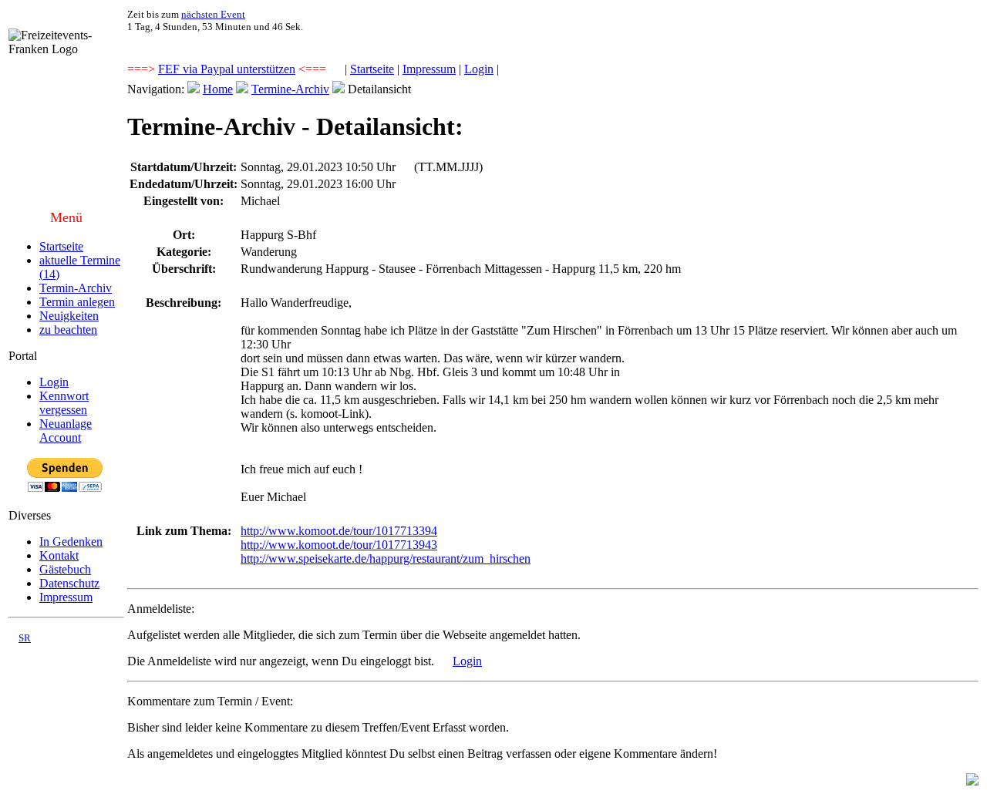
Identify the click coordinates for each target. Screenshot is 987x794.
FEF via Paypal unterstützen (226, 69)
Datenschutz (69, 583)
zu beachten (68, 329)
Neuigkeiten (69, 315)
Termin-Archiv (75, 287)
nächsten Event (213, 14)
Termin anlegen (77, 301)
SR (25, 638)
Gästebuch (65, 569)
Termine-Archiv (290, 89)
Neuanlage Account (65, 430)
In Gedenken (71, 541)
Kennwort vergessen (64, 402)
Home (218, 89)
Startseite (372, 69)
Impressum (429, 69)
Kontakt (59, 555)
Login (479, 69)
